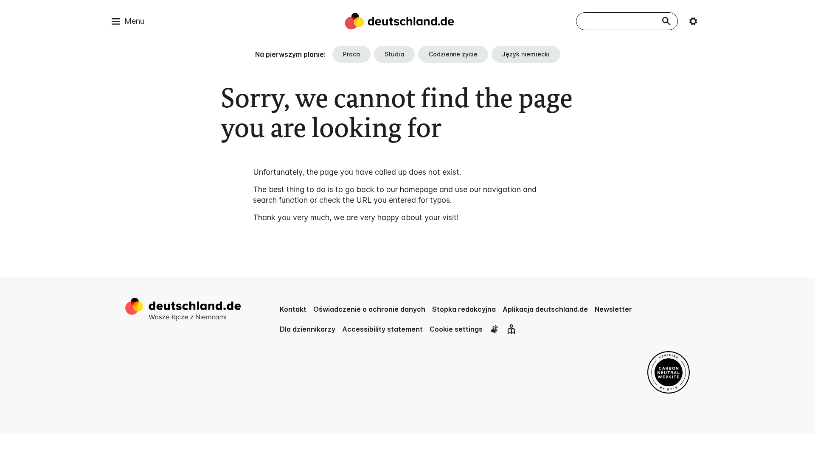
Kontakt (293, 309)
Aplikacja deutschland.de (545, 309)
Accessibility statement (382, 329)
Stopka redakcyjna (464, 309)
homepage (418, 189)
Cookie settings (456, 329)
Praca (351, 54)
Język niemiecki (526, 54)
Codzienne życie (453, 54)
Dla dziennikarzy (307, 329)
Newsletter (613, 309)
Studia (394, 54)
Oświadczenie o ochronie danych (369, 309)
